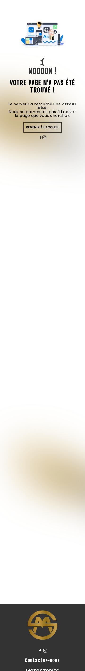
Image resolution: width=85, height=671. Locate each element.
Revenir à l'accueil (42, 127)
